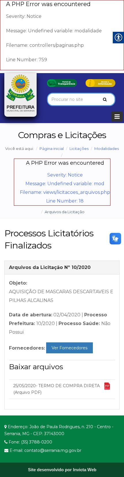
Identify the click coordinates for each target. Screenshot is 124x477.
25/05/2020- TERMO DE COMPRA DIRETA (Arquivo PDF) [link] (56, 389)
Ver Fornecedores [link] (69, 347)
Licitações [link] (79, 148)
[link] (62, 82)
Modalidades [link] (106, 148)
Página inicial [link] (52, 148)
